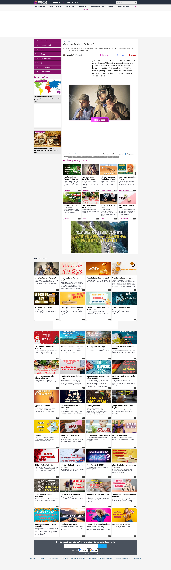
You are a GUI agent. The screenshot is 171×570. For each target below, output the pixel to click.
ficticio (109, 157)
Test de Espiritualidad (43, 67)
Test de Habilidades (42, 72)
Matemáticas (97, 6)
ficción (70, 157)
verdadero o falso (101, 157)
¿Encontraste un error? (69, 154)
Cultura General (123, 218)
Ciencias (66, 218)
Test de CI (38, 63)
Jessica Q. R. (70, 55)
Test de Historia (40, 132)
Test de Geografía (40, 80)
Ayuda (42, 558)
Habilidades (123, 6)
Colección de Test (41, 77)
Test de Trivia (40, 49)
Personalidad (55, 6)
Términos (90, 553)
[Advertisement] (85, 24)
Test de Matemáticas (43, 58)
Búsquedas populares (123, 558)
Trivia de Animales (106, 190)
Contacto (33, 558)
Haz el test (99, 119)
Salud (82, 6)
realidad (76, 157)
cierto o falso (91, 157)
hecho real (116, 157)
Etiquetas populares (105, 558)
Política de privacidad (98, 553)
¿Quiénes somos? (52, 558)
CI (110, 6)
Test (64, 41)
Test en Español (41, 41)
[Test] (41, 2)
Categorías (92, 558)
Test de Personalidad (43, 45)
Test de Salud (40, 54)
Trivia (69, 6)
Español (40, 6)
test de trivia (83, 157)
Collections (137, 558)
